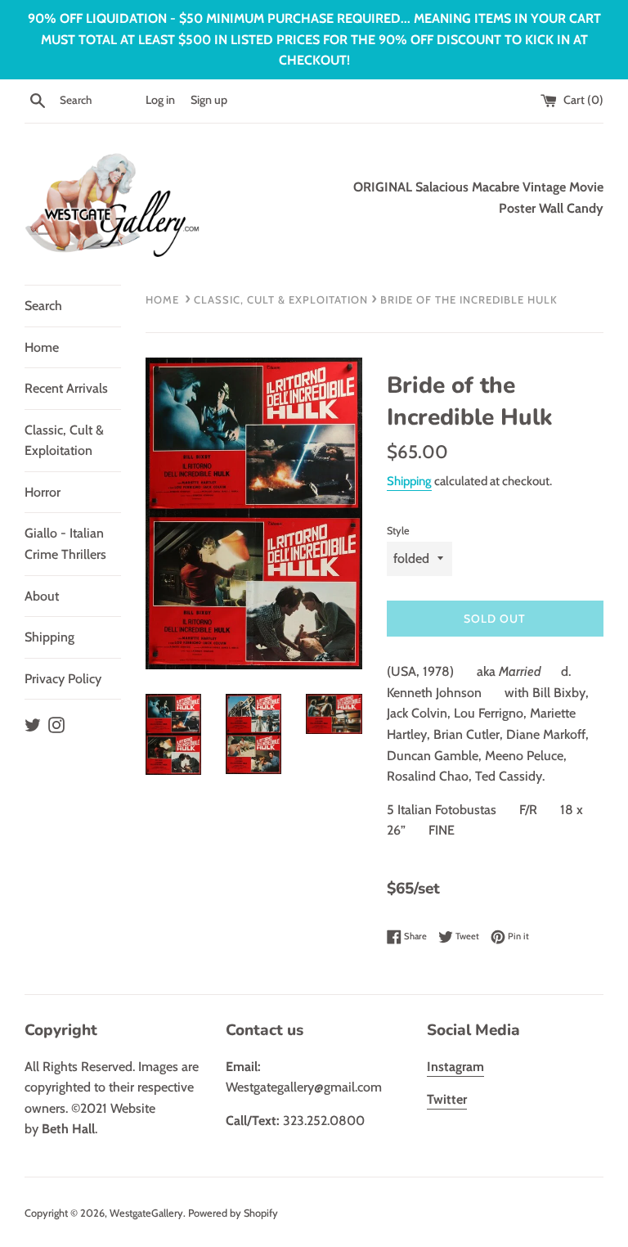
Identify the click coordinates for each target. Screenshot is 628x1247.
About (42, 596)
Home (42, 347)
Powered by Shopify (233, 1213)
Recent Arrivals (66, 388)
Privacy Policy (63, 679)
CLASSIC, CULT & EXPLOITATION (281, 299)
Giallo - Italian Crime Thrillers (65, 543)
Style (398, 530)
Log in (160, 99)
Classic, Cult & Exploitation (64, 440)
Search (43, 305)
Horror (43, 492)
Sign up (209, 99)
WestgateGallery (146, 1213)
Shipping (49, 637)
